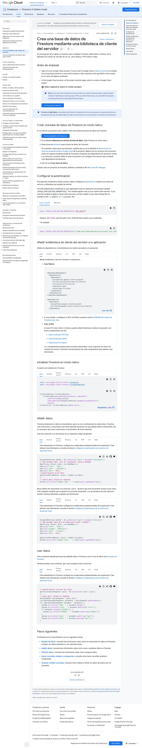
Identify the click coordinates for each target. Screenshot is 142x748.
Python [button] (49, 254)
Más (53, 3)
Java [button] (41, 254)
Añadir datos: (47, 648)
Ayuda (62, 715)
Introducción (7, 14)
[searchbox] (15, 21)
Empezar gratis (131, 10)
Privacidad (54, 735)
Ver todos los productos (41, 711)
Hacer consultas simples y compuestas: (58, 656)
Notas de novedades (67, 718)
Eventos (117, 715)
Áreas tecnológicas (37, 3)
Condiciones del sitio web (68, 735)
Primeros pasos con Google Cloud (99, 715)
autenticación (90, 182)
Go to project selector (52, 105)
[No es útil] (115, 33)
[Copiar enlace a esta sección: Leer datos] (52, 551)
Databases (12, 9)
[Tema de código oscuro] (110, 208)
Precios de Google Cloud (41, 715)
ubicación (57, 144)
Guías (18, 14)
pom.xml (105, 310)
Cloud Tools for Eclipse (58, 343)
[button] (14, 77)
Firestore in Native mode (34, 9)
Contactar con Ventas (40, 722)
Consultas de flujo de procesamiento (73, 14)
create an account (101, 71)
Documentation (49, 33)
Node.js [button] (59, 254)
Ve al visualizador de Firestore (55, 136)
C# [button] (80, 254)
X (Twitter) (118, 718)
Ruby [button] (87, 254)
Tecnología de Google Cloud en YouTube (125, 726)
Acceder (136, 3)
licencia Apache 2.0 (63, 691)
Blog (116, 711)
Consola (106, 3)
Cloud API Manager (97, 167)
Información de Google (40, 735)
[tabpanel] (77, 220)
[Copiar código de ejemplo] (114, 208)
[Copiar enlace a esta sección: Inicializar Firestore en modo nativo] (81, 362)
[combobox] (86, 3)
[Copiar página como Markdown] (68, 49)
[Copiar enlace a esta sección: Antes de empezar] (61, 65)
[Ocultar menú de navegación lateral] (27, 744)
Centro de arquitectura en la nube (99, 722)
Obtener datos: (47, 652)
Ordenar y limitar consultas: (53, 663)
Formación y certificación (96, 725)
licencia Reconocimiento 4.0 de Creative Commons (101, 689)
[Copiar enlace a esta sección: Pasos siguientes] (59, 631)
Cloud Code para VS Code (59, 335)
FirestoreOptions (77, 384)
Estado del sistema (66, 722)
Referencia (29, 14)
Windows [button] (57, 203)
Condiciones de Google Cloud (90, 735)
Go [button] (67, 254)
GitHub (89, 711)
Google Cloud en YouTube (124, 722)
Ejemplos (40, 14)
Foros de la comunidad (68, 711)
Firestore (74, 382)
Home (39, 33)
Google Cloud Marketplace (42, 718)
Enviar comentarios (107, 39)
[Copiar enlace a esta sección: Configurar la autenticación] (72, 176)
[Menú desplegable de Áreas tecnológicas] (47, 2)
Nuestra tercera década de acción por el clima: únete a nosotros (56, 739)
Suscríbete (116, 743)
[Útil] (112, 33)
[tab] (44, 202)
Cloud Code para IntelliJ (58, 339)
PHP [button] (73, 254)
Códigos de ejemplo (94, 718)
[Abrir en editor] (111, 270)
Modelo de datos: (48, 642)
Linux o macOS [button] (44, 203)
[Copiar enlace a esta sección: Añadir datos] (55, 418)
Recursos (51, 14)
